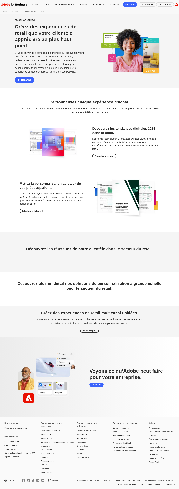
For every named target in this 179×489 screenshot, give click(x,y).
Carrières (152, 436)
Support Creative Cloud (122, 443)
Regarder (26, 80)
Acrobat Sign (45, 446)
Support (113, 4)
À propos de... (154, 428)
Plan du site (168, 480)
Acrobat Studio (46, 450)
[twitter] (33, 480)
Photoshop (81, 454)
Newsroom (153, 443)
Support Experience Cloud (123, 439)
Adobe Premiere (83, 457)
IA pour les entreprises (12, 457)
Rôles (82, 4)
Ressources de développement (125, 451)
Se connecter (147, 4)
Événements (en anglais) (158, 439)
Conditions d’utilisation (134, 480)
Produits (34, 4)
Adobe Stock (81, 442)
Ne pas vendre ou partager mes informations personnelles (140, 484)
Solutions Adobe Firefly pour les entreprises (54, 442)
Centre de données (156, 458)
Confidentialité (118, 480)
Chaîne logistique (155, 455)
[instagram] (28, 480)
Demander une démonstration (15, 428)
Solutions (14, 11)
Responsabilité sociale (157, 447)
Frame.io (44, 465)
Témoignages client (120, 432)
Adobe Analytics (47, 435)
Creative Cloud (46, 457)
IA (46, 4)
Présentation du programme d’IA (161, 432)
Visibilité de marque (12, 449)
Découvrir (130, 4)
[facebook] (23, 480)
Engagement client (11, 442)
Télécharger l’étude (31, 211)
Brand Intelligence (47, 454)
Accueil (4, 11)
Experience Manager (48, 461)
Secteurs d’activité (63, 4)
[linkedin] (37, 480)
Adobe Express (46, 438)
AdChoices (170, 484)
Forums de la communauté (123, 447)
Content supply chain (12, 446)
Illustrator (80, 450)
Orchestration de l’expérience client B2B (18, 453)
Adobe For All (154, 462)
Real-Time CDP (47, 472)
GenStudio (45, 469)
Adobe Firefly (82, 438)
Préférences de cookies (154, 480)
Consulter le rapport (104, 156)
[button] (11, 480)
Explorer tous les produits (50, 431)
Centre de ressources (121, 428)
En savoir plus (89, 330)
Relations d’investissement (159, 451)
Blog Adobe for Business (122, 436)
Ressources (97, 4)
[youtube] (42, 480)
